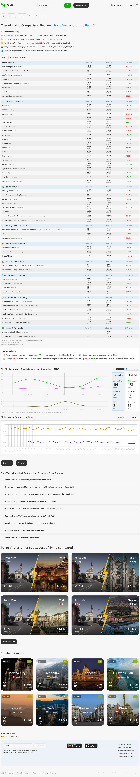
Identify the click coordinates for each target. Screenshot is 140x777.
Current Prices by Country (126, 756)
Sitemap (45, 773)
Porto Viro (22, 16)
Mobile (121, 369)
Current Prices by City (125, 753)
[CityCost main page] (9, 5)
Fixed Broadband (133, 369)
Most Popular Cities (124, 747)
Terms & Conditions (23, 773)
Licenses (53, 773)
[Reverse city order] (95, 25)
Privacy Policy (36, 773)
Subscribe (40, 746)
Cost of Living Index (124, 744)
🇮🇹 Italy (11, 16)
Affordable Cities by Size (126, 750)
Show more (7, 642)
